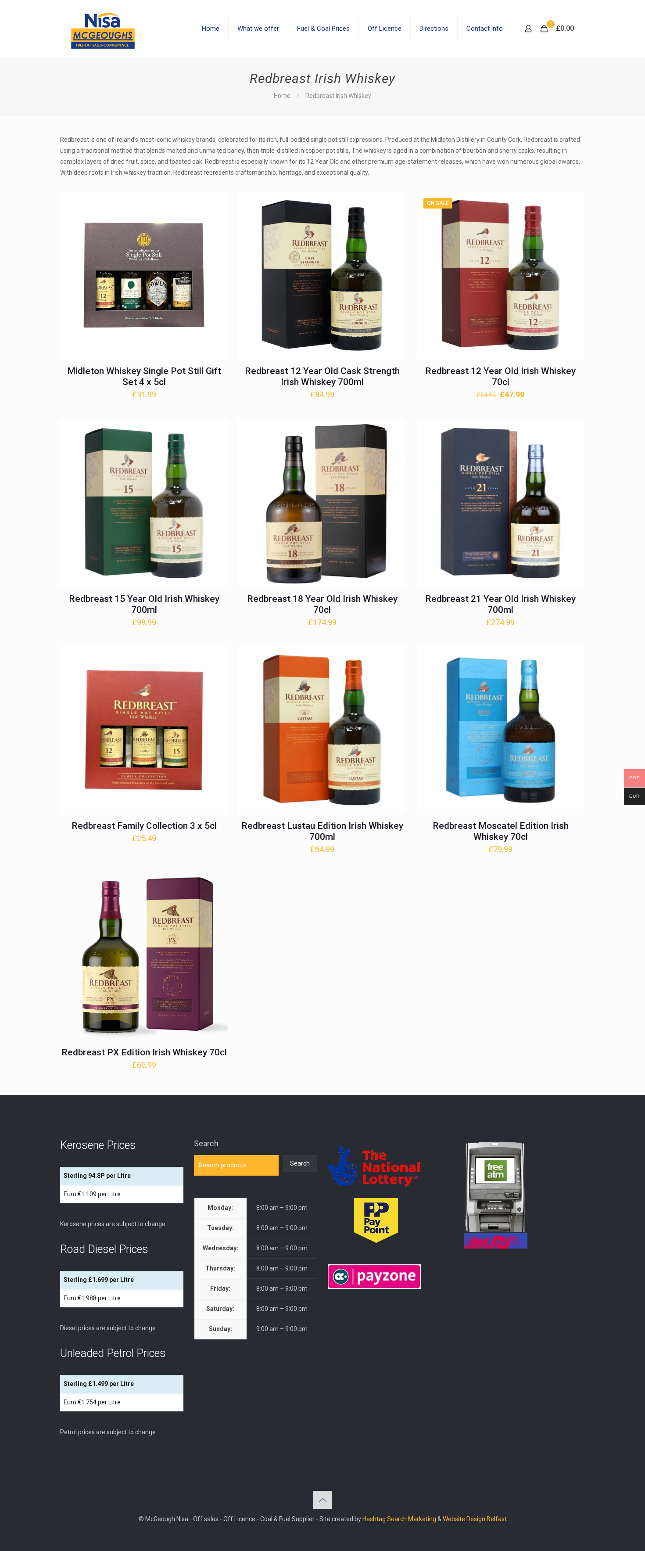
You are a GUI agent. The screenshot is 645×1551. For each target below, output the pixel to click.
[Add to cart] (215, 204)
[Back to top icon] (322, 1500)
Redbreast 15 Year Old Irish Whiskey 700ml (144, 604)
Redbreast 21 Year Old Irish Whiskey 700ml (500, 604)
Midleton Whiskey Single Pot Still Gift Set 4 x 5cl (144, 376)
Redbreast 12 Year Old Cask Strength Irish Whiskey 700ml (322, 376)
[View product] (215, 222)
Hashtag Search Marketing (399, 1518)
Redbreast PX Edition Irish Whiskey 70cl (144, 1052)
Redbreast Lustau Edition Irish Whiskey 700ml (322, 831)
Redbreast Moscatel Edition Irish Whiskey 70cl (501, 831)
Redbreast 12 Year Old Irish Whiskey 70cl (500, 376)
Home (282, 95)
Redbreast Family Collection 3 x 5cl (144, 825)
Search (206, 1143)
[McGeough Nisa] (102, 28)
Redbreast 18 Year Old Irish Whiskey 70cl (322, 604)
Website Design (464, 1518)
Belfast (497, 1518)
